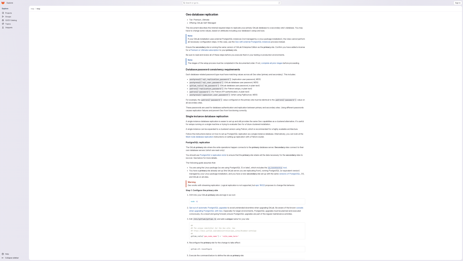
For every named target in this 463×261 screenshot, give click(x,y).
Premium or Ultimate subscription (204, 50)
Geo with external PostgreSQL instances (253, 42)
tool (277, 167)
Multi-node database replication (199, 137)
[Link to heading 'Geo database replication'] (219, 14)
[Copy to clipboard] (302, 201)
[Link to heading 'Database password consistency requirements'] (241, 69)
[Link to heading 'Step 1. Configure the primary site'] (219, 190)
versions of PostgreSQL (289, 174)
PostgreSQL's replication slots (213, 155)
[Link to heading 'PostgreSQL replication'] (211, 142)
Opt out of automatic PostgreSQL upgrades (208, 208)
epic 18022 (260, 185)
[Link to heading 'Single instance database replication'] (229, 116)
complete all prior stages (272, 63)
